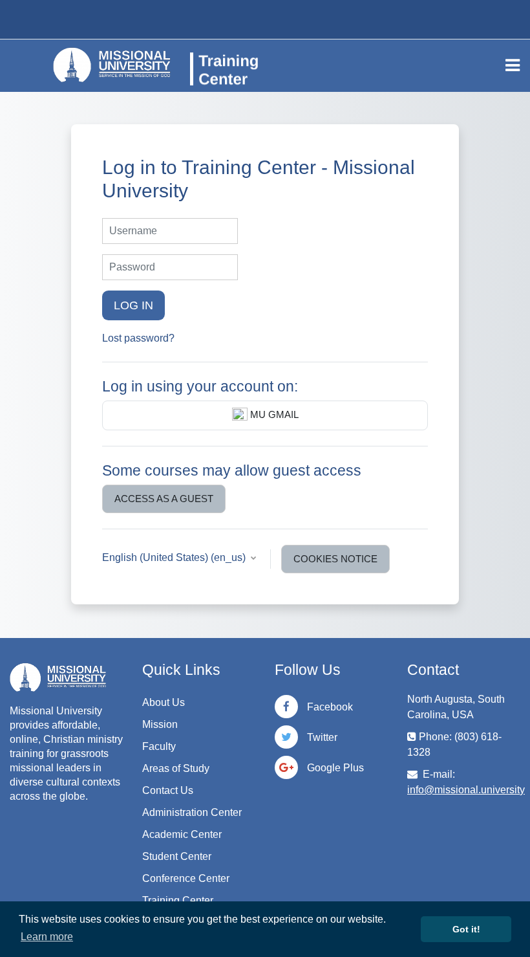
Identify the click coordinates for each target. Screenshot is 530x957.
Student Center (176, 856)
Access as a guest (163, 499)
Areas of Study (175, 768)
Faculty (159, 746)
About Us (163, 702)
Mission (160, 724)
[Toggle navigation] (512, 65)
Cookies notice (335, 559)
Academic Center (182, 834)
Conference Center (185, 878)
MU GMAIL (273, 415)
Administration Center (192, 812)
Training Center (177, 900)
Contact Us (167, 790)
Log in (133, 305)
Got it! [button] (466, 929)
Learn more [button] (47, 936)
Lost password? (138, 338)
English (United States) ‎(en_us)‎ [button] (175, 557)
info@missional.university (466, 789)
